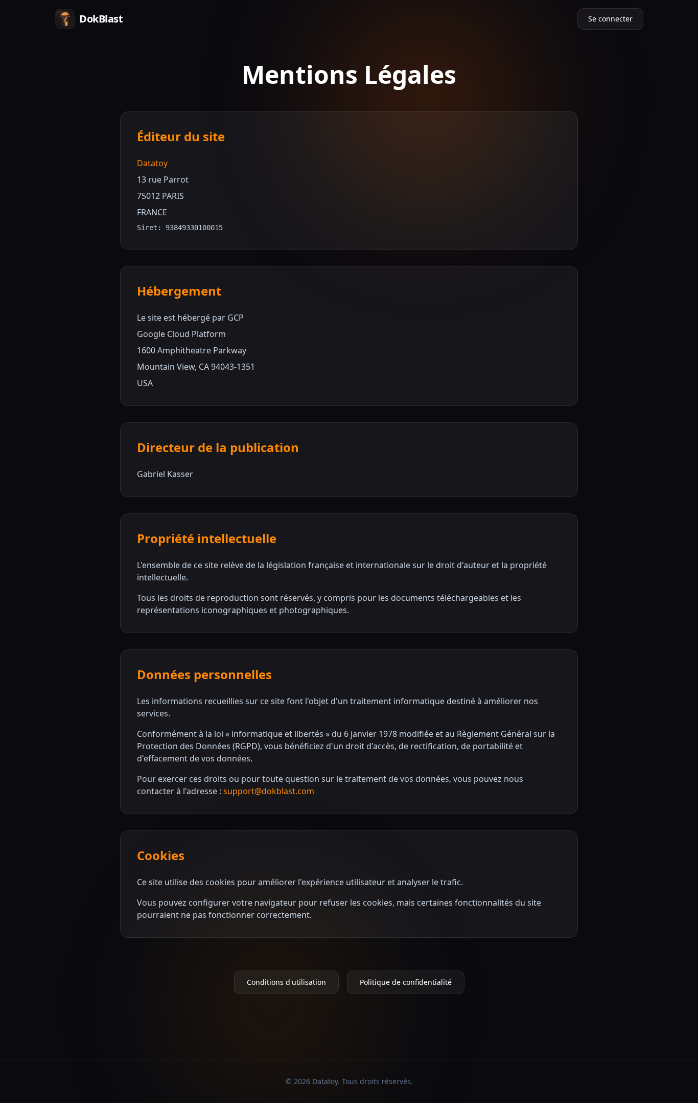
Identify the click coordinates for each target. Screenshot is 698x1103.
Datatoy (152, 163)
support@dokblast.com (268, 791)
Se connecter (610, 19)
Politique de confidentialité (406, 982)
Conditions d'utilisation (286, 982)
